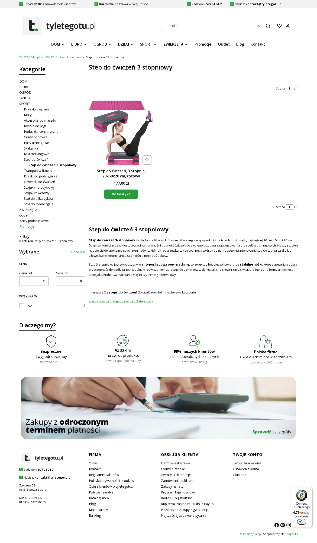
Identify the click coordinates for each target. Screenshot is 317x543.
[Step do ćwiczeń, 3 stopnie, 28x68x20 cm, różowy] (121, 133)
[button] (268, 26)
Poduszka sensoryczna (41, 131)
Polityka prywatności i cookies (111, 480)
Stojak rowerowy (36, 193)
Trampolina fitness (38, 170)
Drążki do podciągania (40, 176)
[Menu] (309, 490)
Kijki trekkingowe (36, 154)
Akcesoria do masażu (40, 120)
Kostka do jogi (35, 126)
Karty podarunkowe (34, 221)
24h (29, 306)
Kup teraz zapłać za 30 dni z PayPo (187, 504)
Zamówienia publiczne (177, 480)
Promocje (26, 226)
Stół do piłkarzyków (38, 198)
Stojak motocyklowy (39, 187)
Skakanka (31, 148)
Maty (28, 115)
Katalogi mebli (99, 498)
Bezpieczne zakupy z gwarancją (185, 509)
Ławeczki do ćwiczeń (39, 182)
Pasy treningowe (36, 142)
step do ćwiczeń (100, 301)
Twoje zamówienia (247, 463)
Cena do (62, 273)
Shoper (289, 534)
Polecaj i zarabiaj (101, 492)
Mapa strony (98, 509)
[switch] (301, 522)
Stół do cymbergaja (38, 204)
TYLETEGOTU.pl (29, 57)
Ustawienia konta (246, 469)
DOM (23, 81)
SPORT (49, 57)
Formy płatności (173, 469)
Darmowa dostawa (175, 463)
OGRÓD (25, 92)
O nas (93, 463)
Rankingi (95, 515)
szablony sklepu (252, 534)
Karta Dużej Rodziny (176, 498)
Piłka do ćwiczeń (36, 109)
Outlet (24, 215)
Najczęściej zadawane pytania (183, 515)
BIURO (24, 87)
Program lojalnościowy (178, 492)
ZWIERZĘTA (28, 209)
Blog (92, 504)
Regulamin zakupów (104, 475)
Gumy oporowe (35, 137)
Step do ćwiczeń (70, 57)
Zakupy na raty (172, 486)
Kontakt (95, 469)
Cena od (25, 273)
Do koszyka (121, 194)
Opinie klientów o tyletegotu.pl (111, 486)
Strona (280, 88)
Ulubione (239, 475)
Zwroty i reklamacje (176, 475)
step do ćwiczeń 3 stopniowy (133, 301)
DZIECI (24, 98)
